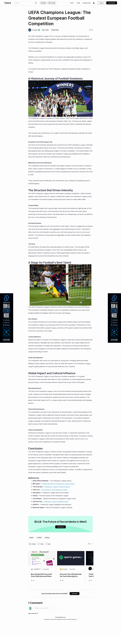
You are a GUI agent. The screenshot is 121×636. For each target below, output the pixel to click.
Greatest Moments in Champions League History (58, 484)
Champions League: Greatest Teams (56, 501)
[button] (72, 3)
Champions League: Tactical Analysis (57, 487)
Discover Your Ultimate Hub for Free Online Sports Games (70, 575)
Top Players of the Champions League (54, 490)
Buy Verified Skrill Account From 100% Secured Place (41, 575)
